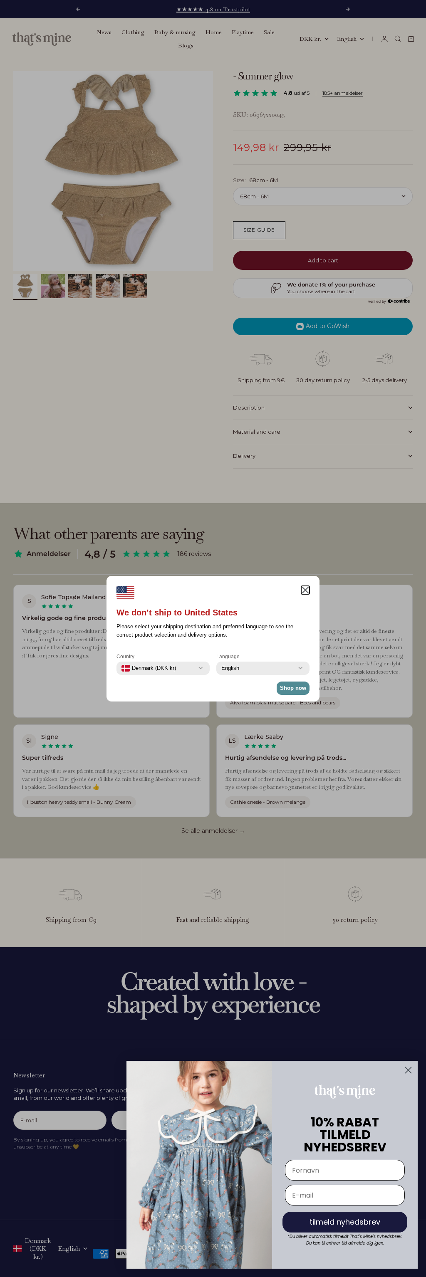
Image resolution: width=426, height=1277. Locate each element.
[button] (305, 590)
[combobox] (148, 668)
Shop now (293, 688)
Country (125, 656)
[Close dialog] (408, 1070)
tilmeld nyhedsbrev (345, 1222)
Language (228, 656)
